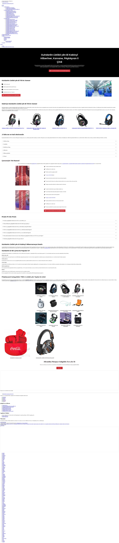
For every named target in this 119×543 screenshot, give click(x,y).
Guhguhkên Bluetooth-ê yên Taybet (11, 25)
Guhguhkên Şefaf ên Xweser (10, 28)
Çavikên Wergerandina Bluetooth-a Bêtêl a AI (12, 9)
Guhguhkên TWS (34, 163)
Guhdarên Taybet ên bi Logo (10, 14)
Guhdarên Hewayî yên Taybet (10, 15)
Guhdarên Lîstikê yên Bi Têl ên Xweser (12, 17)
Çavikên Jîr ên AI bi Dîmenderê (10, 8)
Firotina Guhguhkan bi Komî (6, 35)
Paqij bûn (3, 42)
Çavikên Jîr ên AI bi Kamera (10, 7)
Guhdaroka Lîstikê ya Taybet (8, 10)
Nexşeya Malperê (24, 423)
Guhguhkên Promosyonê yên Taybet (11, 22)
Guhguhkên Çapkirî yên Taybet (10, 21)
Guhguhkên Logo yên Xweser (10, 23)
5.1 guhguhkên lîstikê (71, 163)
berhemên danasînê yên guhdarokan (80, 163)
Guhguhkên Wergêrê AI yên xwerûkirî (11, 20)
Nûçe (5, 40)
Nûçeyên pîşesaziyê (9, 41)
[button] (59, 71)
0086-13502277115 (5, 416)
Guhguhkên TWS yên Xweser (10, 29)
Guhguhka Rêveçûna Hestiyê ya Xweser (12, 33)
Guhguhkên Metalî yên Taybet (10, 26)
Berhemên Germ (19, 423)
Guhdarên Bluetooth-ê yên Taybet (11, 12)
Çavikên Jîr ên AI (6, 6)
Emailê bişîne (2, 425)
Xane (3, 5)
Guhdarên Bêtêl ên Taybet (10, 13)
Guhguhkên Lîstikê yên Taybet (10, 30)
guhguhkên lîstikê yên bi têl (90, 163)
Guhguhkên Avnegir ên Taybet (10, 27)
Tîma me (5, 39)
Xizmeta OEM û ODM (5, 34)
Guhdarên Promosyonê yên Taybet (11, 11)
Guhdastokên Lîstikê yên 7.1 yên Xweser (12, 16)
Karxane (5, 38)
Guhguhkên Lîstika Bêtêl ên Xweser (11, 32)
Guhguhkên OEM (6, 18)
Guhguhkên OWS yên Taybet (10, 19)
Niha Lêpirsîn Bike (3, 422)
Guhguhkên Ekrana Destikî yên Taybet (11, 24)
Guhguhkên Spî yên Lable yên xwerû (7, 411)
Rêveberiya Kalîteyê (7, 37)
